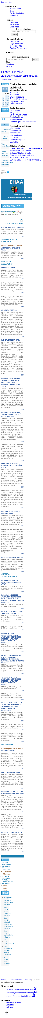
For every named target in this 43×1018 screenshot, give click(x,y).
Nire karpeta (10, 67)
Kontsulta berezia (4, 138)
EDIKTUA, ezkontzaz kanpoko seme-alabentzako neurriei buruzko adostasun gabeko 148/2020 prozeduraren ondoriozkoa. (12, 668)
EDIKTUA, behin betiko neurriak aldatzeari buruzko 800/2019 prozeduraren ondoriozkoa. (12, 726)
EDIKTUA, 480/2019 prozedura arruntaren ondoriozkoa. (12, 605)
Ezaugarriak (8, 898)
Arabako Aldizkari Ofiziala (20, 151)
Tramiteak (14, 16)
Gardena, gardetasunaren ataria (23, 122)
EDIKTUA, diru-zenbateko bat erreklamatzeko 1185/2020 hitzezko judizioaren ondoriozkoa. (12, 695)
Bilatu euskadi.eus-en (25, 29)
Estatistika (14, 142)
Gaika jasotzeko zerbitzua (4, 153)
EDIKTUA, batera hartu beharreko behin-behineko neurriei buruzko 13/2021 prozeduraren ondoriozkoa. (12, 647)
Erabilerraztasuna (17, 41)
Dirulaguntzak (15, 130)
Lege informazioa (17, 101)
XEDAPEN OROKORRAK (6, 863)
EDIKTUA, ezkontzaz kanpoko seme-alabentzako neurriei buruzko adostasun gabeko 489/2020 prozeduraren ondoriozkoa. (12, 736)
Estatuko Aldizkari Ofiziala (20, 158)
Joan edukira (6, 2)
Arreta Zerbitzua (16, 117)
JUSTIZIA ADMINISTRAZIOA (8, 881)
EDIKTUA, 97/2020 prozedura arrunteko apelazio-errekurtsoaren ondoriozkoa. (12, 588)
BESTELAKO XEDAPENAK (6, 877)
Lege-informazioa (17, 44)
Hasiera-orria (15, 9)
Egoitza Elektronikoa (18, 48)
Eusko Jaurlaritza (17, 13)
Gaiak (12, 11)
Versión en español (13, 1003)
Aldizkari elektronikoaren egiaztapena (7, 162)
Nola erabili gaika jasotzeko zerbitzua (7, 911)
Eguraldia (14, 137)
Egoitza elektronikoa (9, 79)
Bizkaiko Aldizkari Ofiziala (20, 153)
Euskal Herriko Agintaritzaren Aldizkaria (19, 74)
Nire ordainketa (16, 135)
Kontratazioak (15, 133)
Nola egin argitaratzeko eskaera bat (8, 935)
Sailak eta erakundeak (19, 115)
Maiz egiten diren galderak (7, 960)
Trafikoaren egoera (17, 140)
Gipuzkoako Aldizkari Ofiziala (22, 155)
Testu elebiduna (13, 214)
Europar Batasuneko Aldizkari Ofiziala (25, 160)
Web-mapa (14, 27)
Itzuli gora (9, 1007)
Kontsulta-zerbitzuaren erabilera (8, 902)
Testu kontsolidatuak (6, 145)
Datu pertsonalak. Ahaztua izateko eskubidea (8, 951)
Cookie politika (16, 46)
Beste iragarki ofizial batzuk (5, 887)
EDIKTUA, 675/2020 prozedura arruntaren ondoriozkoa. (12, 688)
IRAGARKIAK (6, 883)
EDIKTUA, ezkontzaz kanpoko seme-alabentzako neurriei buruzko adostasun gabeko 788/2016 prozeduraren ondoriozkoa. (12, 716)
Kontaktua (14, 22)
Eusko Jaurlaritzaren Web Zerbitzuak (16, 980)
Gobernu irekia (16, 119)
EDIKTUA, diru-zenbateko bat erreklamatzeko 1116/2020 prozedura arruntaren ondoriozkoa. (12, 618)
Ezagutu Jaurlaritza (17, 113)
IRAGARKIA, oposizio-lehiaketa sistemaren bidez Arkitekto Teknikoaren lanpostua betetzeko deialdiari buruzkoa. (12, 254)
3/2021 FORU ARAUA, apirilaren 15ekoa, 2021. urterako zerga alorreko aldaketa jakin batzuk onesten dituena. (12, 232)
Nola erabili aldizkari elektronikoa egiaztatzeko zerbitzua (8, 923)
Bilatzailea (14, 25)
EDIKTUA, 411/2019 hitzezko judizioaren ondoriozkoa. (12, 627)
